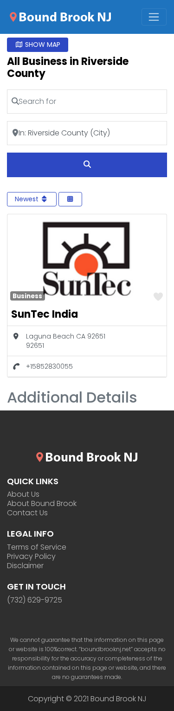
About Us (23, 494)
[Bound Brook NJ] (60, 16)
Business (27, 296)
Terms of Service (36, 547)
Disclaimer (25, 565)
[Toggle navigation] (154, 17)
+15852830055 (49, 366)
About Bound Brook (42, 503)
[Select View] (70, 199)
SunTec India (44, 314)
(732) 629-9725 (34, 600)
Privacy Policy (31, 556)
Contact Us (27, 513)
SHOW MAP (41, 44)
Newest (27, 199)
